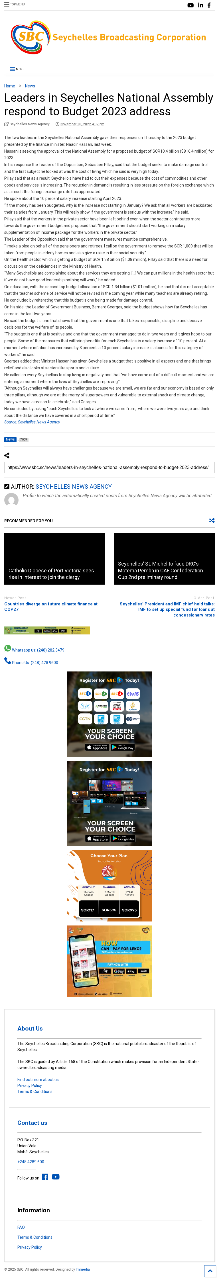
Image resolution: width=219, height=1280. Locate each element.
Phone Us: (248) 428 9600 (34, 662)
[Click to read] (54, 559)
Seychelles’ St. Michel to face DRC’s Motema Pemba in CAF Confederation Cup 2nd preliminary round (160, 570)
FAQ (21, 1227)
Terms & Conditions (34, 1091)
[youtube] (190, 6)
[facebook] (209, 6)
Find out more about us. (38, 1079)
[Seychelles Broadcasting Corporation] (109, 53)
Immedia (83, 1269)
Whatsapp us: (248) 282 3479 (37, 650)
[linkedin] (200, 6)
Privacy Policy (29, 1085)
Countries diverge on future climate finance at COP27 (51, 606)
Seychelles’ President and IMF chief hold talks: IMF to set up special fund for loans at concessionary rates (167, 609)
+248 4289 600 (30, 1162)
